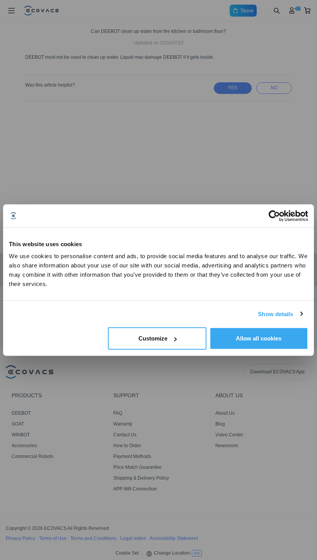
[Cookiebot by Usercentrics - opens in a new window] (274, 215)
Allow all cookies (258, 338)
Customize (152, 338)
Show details (275, 313)
